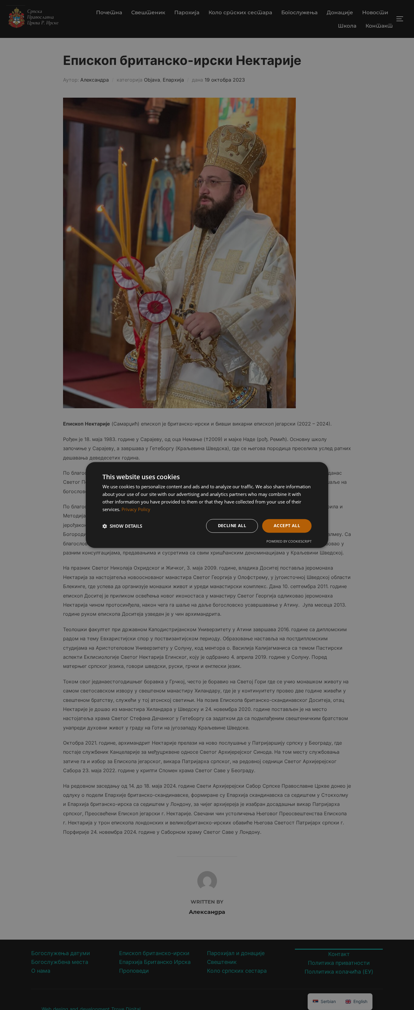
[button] (122, 526)
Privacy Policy (136, 509)
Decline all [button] (232, 526)
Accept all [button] (287, 526)
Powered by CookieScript (289, 541)
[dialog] (207, 505)
